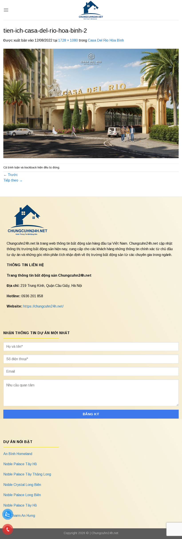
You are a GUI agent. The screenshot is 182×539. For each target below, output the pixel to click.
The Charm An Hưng (19, 515)
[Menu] (6, 9)
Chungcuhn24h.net (104, 533)
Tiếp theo (13, 180)
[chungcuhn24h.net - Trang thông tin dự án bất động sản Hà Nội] (91, 10)
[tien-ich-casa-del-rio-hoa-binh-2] (91, 103)
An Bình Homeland (17, 454)
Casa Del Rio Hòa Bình (106, 40)
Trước (10, 175)
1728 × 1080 (68, 40)
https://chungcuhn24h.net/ (43, 306)
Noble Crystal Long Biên (22, 485)
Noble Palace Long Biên (22, 495)
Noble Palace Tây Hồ (20, 464)
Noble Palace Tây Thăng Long (27, 474)
